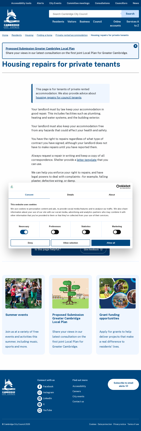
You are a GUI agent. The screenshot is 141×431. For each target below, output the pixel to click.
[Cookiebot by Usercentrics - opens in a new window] (118, 187)
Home (5, 35)
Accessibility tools (21, 3)
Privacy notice (119, 424)
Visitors (71, 21)
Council (97, 21)
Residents (58, 21)
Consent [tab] (29, 195)
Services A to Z (133, 23)
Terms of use (133, 424)
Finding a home (44, 35)
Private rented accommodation (71, 35)
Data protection (105, 424)
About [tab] (112, 195)
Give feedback (91, 249)
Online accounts (115, 23)
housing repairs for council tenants (58, 97)
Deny (30, 243)
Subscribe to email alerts (123, 384)
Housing (29, 35)
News (136, 3)
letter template (87, 160)
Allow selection (70, 243)
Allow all (111, 243)
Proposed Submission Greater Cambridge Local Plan (40, 48)
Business (85, 21)
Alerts (40, 3)
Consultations (102, 3)
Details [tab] (70, 195)
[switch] (55, 232)
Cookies (92, 424)
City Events (55, 3)
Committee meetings (78, 3)
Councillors (121, 3)
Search (130, 13)
